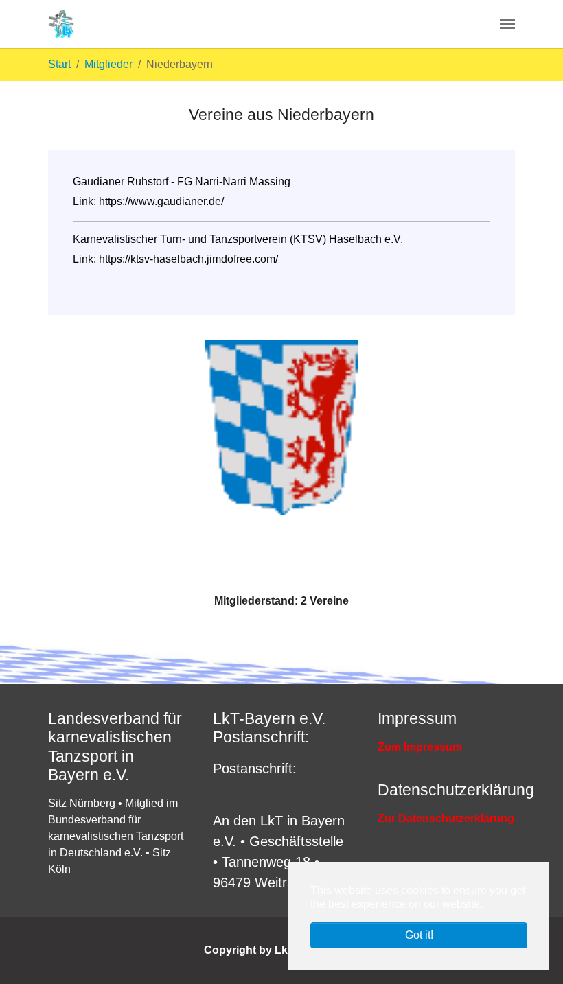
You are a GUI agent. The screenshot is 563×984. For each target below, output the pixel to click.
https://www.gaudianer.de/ (161, 201)
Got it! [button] (419, 935)
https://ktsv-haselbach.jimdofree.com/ (188, 259)
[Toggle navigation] (507, 24)
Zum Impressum (420, 747)
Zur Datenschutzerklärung (446, 818)
